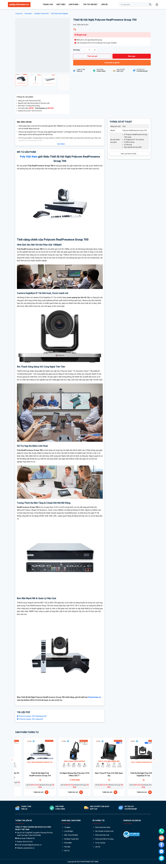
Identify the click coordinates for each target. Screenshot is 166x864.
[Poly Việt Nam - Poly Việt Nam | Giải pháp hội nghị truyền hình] (19, 4)
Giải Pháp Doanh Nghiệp (59, 13)
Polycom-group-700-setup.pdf (30, 719)
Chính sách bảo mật (102, 835)
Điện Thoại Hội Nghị (71, 835)
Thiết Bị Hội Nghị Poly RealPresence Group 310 (119, 774)
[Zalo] (161, 858)
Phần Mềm (68, 843)
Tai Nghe (67, 827)
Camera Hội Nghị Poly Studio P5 (84, 773)
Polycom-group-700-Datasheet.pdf (32, 716)
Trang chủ (48, 4)
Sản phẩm (73, 4)
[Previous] (19, 45)
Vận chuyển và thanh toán (104, 831)
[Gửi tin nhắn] (161, 838)
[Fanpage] (161, 845)
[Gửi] (150, 4)
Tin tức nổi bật (90, 4)
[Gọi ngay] (161, 831)
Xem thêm (61, 144)
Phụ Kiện (67, 847)
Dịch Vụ (67, 850)
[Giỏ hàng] (157, 4)
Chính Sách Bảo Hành (102, 827)
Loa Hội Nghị (68, 831)
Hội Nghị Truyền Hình (41, 13)
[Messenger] (161, 851)
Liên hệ (104, 4)
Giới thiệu (60, 4)
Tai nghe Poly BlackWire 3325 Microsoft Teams (15, 774)
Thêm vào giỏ (92, 56)
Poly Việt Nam (28, 156)
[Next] (66, 45)
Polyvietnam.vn (94, 697)
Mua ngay (131, 56)
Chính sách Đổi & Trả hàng (104, 839)
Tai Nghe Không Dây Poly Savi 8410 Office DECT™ (50, 774)
